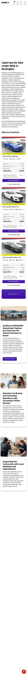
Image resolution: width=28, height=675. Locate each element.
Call (21, 3)
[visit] (14, 1)
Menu (25, 3)
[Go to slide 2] (11, 153)
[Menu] (25, 2)
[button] (14, 2)
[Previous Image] (3, 145)
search (17, 3)
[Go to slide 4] (16, 153)
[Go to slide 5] (18, 153)
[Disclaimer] (3, 166)
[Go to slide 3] (14, 153)
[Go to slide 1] (9, 153)
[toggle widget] (24, 672)
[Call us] (21, 1)
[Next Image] (23, 145)
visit (14, 3)
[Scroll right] (24, 209)
